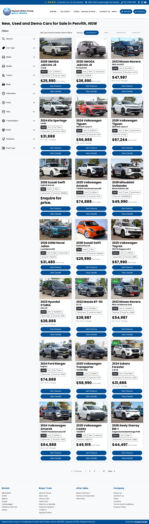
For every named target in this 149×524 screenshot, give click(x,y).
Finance (141, 11)
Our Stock (64, 11)
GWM (4, 495)
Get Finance (55, 86)
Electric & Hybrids (47, 504)
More (114, 11)
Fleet (115, 498)
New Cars (43, 495)
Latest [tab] (106, 33)
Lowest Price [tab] (136, 33)
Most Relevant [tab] (91, 33)
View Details (55, 91)
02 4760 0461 (130, 2)
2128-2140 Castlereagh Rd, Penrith (103, 2)
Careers (117, 501)
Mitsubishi (6, 493)
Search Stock (45, 493)
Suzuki (4, 501)
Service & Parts (88, 11)
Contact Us (105, 11)
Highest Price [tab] (121, 33)
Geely (4, 509)
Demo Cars (44, 498)
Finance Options (46, 507)
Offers (77, 11)
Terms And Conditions (123, 504)
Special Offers (45, 512)
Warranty (80, 498)
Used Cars (43, 501)
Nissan (5, 498)
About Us (117, 493)
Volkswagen (7, 504)
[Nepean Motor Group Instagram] (142, 2)
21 (104, 471)
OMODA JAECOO (9, 507)
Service (127, 11)
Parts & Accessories (85, 495)
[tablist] (114, 32)
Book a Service (83, 493)
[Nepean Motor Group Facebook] (139, 2)
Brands (53, 11)
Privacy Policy (119, 507)
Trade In (43, 509)
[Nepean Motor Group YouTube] (145, 2)
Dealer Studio (141, 522)
